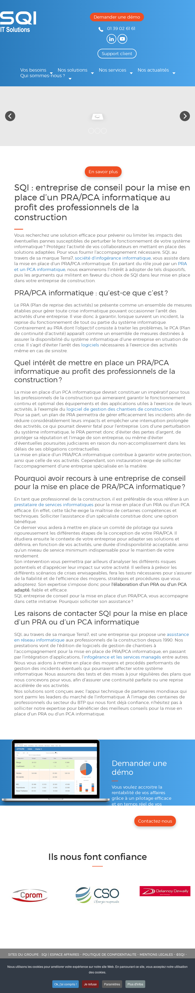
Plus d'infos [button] (135, 984)
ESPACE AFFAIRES (64, 954)
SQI (44, 954)
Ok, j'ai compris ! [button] (65, 984)
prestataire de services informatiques (53, 504)
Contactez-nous (155, 821)
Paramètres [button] (112, 984)
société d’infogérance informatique (113, 258)
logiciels (90, 344)
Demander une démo (117, 17)
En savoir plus (103, 171)
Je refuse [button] (90, 984)
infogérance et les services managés (122, 657)
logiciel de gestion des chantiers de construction (119, 409)
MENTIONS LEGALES (156, 954)
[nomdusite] (18, 30)
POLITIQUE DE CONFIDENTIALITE (109, 954)
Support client (117, 53)
